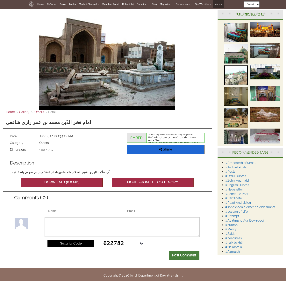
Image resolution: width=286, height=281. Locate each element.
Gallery (24, 112)
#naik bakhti (233, 242)
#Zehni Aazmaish (237, 180)
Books (63, 4)
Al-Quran (51, 4)
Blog (154, 4)
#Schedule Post (236, 194)
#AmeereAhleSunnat (240, 163)
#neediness (233, 238)
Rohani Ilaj (128, 4)
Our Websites (202, 4)
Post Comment (184, 255)
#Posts (230, 171)
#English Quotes (237, 185)
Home (40, 4)
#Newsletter (234, 189)
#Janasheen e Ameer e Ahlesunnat (250, 207)
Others (39, 112)
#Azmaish (232, 251)
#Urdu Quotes (235, 176)
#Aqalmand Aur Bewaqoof (244, 220)
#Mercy (231, 229)
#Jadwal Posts (236, 167)
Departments (183, 4)
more (218, 4)
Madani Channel (88, 4)
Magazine (165, 4)
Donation (142, 4)
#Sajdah (231, 234)
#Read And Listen (238, 202)
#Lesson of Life (236, 211)
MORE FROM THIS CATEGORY (152, 182)
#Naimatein (233, 247)
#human (231, 225)
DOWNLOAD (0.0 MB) (61, 182)
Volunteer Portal (110, 4)
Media (72, 4)
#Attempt (232, 216)
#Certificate (233, 198)
